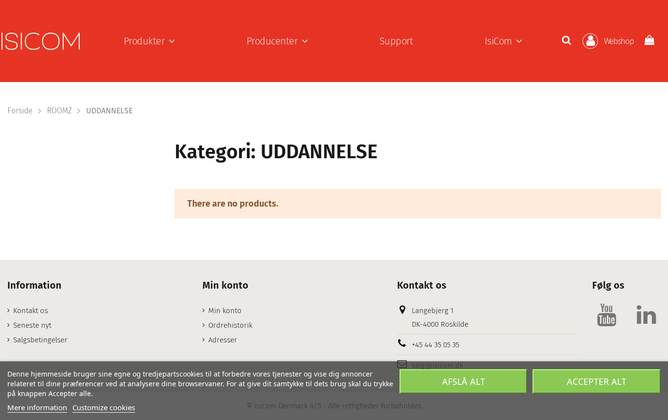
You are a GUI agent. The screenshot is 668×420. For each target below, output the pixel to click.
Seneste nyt (32, 325)
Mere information (37, 407)
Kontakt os (30, 310)
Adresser (222, 340)
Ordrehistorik (230, 325)
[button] (149, 41)
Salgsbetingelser (40, 340)
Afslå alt (463, 381)
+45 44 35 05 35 (435, 344)
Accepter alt (596, 381)
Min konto (225, 310)
